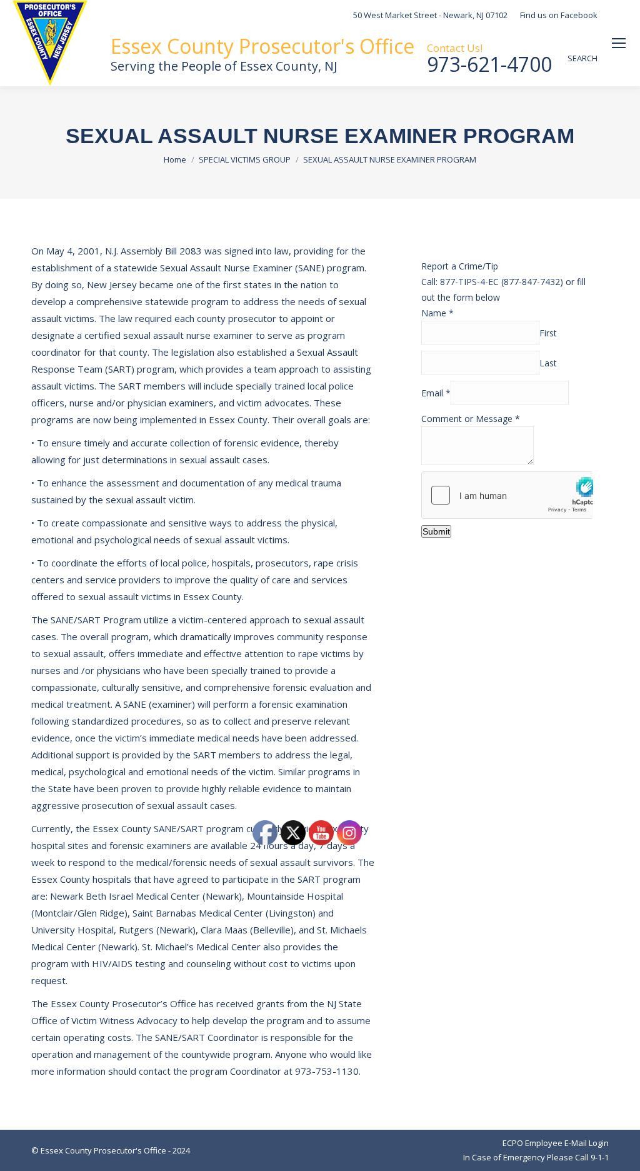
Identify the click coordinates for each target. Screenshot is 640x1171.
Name (437, 313)
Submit (436, 531)
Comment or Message (470, 419)
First (548, 333)
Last (548, 363)
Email (436, 393)
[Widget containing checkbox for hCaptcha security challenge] (507, 495)
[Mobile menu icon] (619, 43)
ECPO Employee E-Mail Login (555, 1142)
